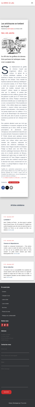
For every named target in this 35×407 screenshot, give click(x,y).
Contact (4, 291)
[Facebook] (2, 325)
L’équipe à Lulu (6, 295)
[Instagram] (7, 325)
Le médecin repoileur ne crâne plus (11, 177)
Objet (2, 362)
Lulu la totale (5, 303)
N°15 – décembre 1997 (13, 182)
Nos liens (4, 307)
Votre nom (4, 349)
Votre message (5, 368)
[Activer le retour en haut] (32, 404)
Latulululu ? (7, 220)
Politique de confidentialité (8, 315)
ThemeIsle (23, 403)
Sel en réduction (8, 267)
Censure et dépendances (11, 243)
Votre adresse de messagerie (9, 355)
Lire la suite (11, 230)
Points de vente (6, 311)
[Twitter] (5, 325)
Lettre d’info (5, 299)
